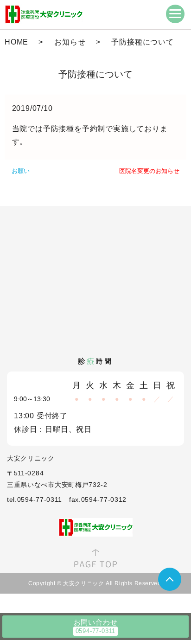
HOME (16, 42)
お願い (21, 170)
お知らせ (69, 42)
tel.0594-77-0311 (34, 499)
